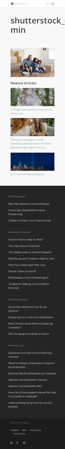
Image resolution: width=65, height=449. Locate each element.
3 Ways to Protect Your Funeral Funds (29, 220)
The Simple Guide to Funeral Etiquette (29, 252)
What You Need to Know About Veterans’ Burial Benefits (31, 365)
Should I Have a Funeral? (22, 271)
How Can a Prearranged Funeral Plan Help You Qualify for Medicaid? (32, 394)
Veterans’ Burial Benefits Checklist (27, 379)
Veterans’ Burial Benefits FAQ (25, 386)
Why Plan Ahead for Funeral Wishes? (29, 204)
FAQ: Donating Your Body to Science (28, 334)
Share (24, 430)
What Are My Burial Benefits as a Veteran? (32, 373)
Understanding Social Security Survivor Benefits (30, 404)
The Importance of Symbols (24, 246)
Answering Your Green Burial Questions (31, 317)
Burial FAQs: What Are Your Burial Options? (27, 309)
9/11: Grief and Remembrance (27, 174)
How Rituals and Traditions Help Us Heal (31, 258)
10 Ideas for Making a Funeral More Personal (28, 286)
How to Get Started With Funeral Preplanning (26, 212)
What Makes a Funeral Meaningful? (28, 277)
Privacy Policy (35, 430)
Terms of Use (19, 434)
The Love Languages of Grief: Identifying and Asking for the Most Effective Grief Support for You (31, 143)
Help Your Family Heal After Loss (26, 265)
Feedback (15, 430)
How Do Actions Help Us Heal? (25, 239)
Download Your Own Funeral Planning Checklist (30, 354)
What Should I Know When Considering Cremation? (30, 325)
